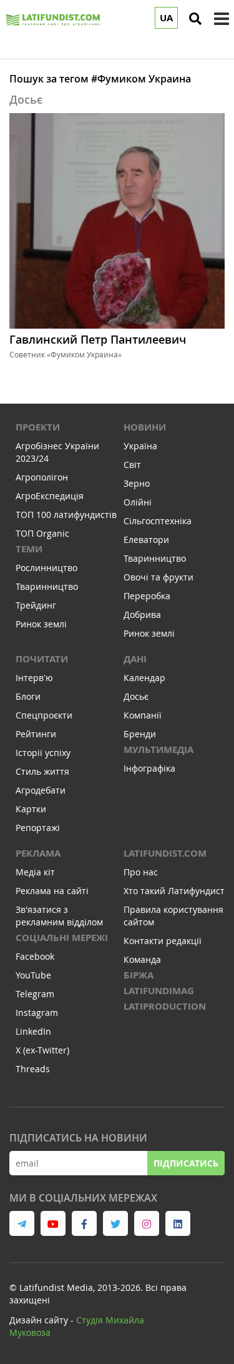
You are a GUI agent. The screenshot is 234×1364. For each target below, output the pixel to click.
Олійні (138, 502)
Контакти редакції (163, 941)
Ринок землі (41, 624)
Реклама (38, 853)
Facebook (35, 956)
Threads (33, 1069)
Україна (140, 446)
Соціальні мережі (62, 937)
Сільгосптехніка (158, 521)
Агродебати (41, 790)
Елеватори (146, 539)
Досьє (136, 696)
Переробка (147, 596)
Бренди (140, 734)
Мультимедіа (158, 749)
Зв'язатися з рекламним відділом (59, 916)
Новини (145, 427)
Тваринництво (47, 586)
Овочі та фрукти (158, 577)
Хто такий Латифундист (174, 891)
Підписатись (186, 1163)
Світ (132, 464)
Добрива (142, 614)
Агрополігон (42, 477)
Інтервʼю (34, 678)
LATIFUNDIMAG (159, 990)
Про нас (141, 872)
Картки (31, 809)
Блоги (28, 696)
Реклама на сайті (52, 891)
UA (166, 17)
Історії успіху (43, 753)
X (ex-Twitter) (42, 1050)
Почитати (42, 658)
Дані (135, 658)
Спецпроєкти (44, 715)
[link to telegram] (21, 1223)
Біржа (139, 975)
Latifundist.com (165, 853)
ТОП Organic (42, 533)
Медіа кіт (35, 872)
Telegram (35, 994)
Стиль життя (42, 771)
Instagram (37, 1012)
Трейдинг (36, 605)
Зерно (137, 483)
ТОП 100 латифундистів (66, 514)
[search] (195, 18)
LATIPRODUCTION (165, 1006)
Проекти (38, 427)
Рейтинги (36, 734)
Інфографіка (149, 768)
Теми (29, 548)
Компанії (143, 715)
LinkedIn (33, 1031)
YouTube (33, 975)
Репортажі (38, 828)
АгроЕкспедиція (50, 496)
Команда (142, 959)
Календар (144, 678)
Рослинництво (46, 568)
